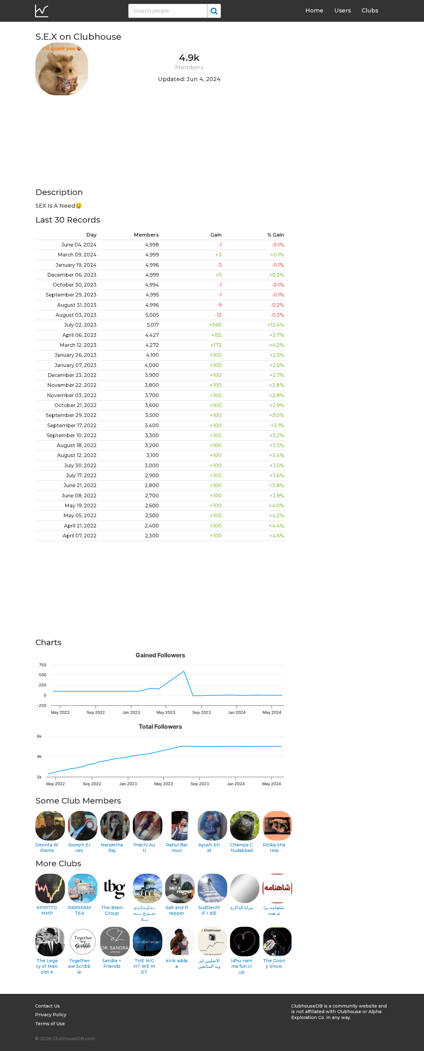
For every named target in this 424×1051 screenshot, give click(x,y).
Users (342, 10)
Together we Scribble (79, 966)
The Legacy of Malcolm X (47, 966)
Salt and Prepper (176, 910)
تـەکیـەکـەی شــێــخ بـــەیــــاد (144, 913)
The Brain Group (112, 910)
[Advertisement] (160, 143)
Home (314, 10)
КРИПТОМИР (47, 910)
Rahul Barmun (177, 848)
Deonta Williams (46, 848)
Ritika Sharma (274, 848)
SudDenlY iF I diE (209, 910)
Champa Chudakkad (241, 848)
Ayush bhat (209, 848)
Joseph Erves (79, 848)
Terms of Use (50, 1023)
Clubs (370, 10)
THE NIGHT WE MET (144, 966)
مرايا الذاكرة (241, 907)
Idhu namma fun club (241, 966)
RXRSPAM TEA (79, 910)
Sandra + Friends (111, 963)
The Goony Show (274, 963)
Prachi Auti (144, 848)
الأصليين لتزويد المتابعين (209, 963)
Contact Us (47, 1006)
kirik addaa (176, 963)
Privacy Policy (50, 1014)
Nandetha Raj (112, 848)
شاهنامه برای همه (274, 910)
